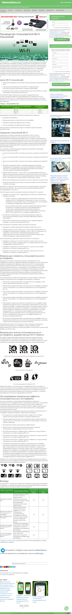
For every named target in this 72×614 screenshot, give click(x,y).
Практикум (27, 10)
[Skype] (13, 567)
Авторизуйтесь (4, 574)
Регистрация (67, 2)
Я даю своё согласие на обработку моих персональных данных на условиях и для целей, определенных (60, 30)
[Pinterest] (5, 567)
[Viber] (9, 567)
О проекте (3, 10)
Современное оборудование (8, 540)
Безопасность (50, 10)
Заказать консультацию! (60, 84)
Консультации (60, 10)
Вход (62, 2)
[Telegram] (14, 567)
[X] (7, 567)
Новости (10, 10)
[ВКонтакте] (1, 567)
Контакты (3, 12)
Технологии (18, 10)
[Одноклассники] (3, 567)
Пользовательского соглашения (57, 33)
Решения (34, 10)
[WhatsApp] (11, 567)
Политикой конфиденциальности (57, 31)
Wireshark (41, 10)
